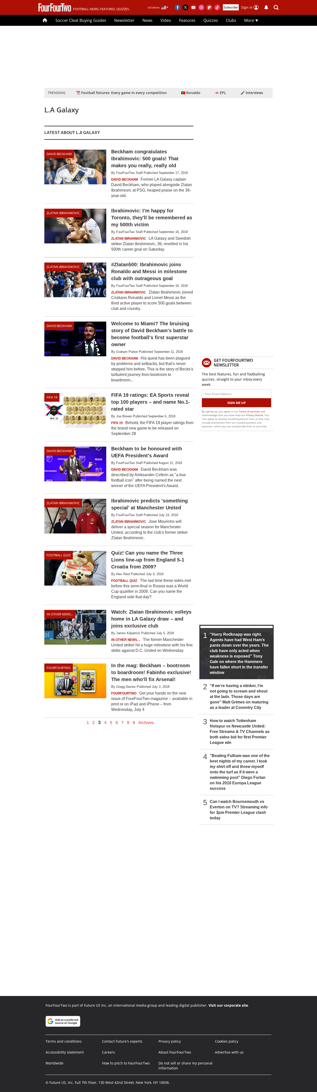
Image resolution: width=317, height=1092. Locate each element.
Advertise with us (229, 1052)
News (147, 20)
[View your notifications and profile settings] (266, 7)
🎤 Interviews (251, 92)
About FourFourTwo (174, 1052)
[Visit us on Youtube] (193, 7)
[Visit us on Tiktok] (217, 7)
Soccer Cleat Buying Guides (80, 20)
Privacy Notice (254, 415)
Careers (108, 1052)
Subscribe (231, 7)
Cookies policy (226, 1041)
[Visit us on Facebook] (178, 7)
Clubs (231, 20)
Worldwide (54, 1063)
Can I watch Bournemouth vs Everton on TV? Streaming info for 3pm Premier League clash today (239, 809)
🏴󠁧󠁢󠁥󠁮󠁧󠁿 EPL (220, 92)
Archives (146, 723)
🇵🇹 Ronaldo (190, 92)
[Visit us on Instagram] (201, 7)
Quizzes (210, 20)
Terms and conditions (64, 1041)
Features (187, 20)
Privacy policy (169, 1041)
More (249, 20)
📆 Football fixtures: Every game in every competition (121, 92)
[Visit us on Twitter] (185, 7)
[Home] (45, 20)
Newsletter (124, 20)
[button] (276, 7)
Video (165, 20)
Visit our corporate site (228, 1005)
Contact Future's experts (122, 1041)
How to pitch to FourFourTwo (126, 1063)
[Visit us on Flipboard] (209, 7)
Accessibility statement (65, 1052)
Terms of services (250, 411)
